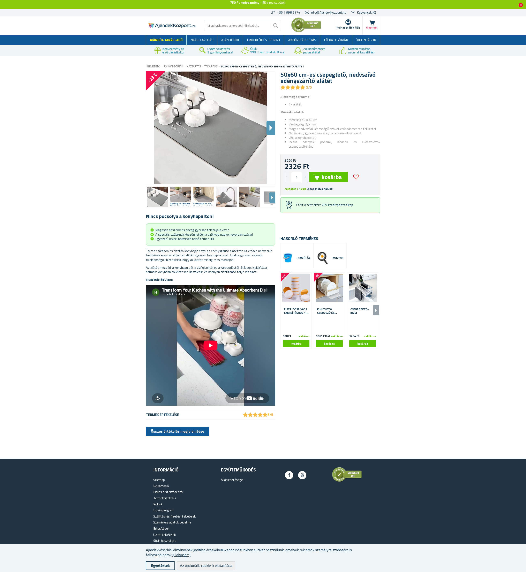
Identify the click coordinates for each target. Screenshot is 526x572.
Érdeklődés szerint (263, 39)
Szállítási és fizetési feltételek (174, 516)
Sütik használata (164, 540)
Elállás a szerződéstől (168, 491)
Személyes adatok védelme (172, 522)
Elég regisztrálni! (273, 2)
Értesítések (161, 528)
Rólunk (158, 504)
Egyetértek (160, 565)
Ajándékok (230, 39)
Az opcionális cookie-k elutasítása (206, 565)
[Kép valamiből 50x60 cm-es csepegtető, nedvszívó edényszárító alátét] (157, 196)
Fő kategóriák (336, 39)
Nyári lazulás (201, 39)
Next (272, 197)
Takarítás (303, 258)
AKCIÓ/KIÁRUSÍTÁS (302, 39)
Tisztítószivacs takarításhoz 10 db (295, 311)
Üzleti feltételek (164, 534)
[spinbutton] (296, 177)
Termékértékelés (164, 498)
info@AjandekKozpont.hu (328, 12)
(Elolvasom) (181, 555)
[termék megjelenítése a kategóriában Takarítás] (288, 258)
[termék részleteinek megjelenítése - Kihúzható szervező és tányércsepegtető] (329, 288)
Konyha (337, 258)
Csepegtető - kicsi (359, 311)
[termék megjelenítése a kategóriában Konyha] (322, 258)
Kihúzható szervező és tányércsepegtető (329, 311)
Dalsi (270, 128)
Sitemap (159, 479)
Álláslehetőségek (232, 479)
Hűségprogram (163, 510)
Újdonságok (366, 39)
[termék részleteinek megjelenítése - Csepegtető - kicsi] (362, 288)
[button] (305, 177)
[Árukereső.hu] (306, 31)
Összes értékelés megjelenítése (177, 431)
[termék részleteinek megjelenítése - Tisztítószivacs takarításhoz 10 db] (296, 288)
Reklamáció (161, 485)
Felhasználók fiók (348, 27)
